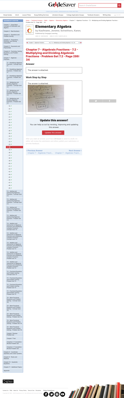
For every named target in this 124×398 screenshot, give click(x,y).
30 (10, 136)
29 (10, 133)
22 (9, 114)
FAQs (11, 390)
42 (10, 169)
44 (10, 174)
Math (45, 20)
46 (10, 180)
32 (10, 141)
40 (10, 163)
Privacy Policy (23, 390)
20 (10, 109)
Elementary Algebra (62, 20)
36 (10, 152)
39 (10, 160)
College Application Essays (75, 15)
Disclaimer (38, 390)
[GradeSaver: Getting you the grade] (62, 5)
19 (9, 106)
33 (10, 144)
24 (10, 119)
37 (10, 155)
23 (10, 117)
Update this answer (53, 133)
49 (10, 188)
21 (9, 111)
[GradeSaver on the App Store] (8, 381)
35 (10, 149)
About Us (15, 390)
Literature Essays (57, 15)
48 (10, 185)
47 (10, 182)
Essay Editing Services (41, 15)
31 (9, 139)
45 (10, 177)
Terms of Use (31, 390)
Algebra (51, 20)
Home (27, 20)
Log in (118, 15)
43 (10, 171)
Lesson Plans (26, 15)
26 (10, 125)
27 (9, 128)
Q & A (17, 15)
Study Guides (7, 15)
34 (10, 147)
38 (10, 158)
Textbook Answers (93, 15)
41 (9, 166)
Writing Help (107, 15)
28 (10, 130)
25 (10, 122)
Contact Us (5, 390)
